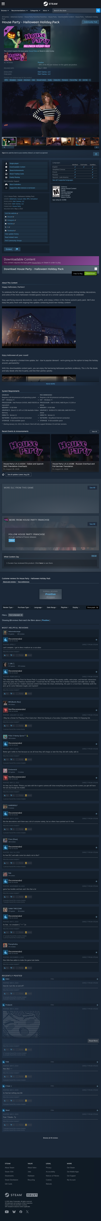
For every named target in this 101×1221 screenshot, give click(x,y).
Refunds (49, 1184)
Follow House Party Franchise (27, 534)
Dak (9, 873)
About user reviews (9, 582)
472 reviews (21, 666)
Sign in (4, 153)
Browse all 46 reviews (50, 1138)
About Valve (32, 1168)
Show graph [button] (91, 607)
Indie (33, 80)
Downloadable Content (66, 17)
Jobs (29, 1172)
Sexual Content (41, 80)
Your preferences (23, 582)
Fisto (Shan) (13, 839)
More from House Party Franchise (29, 520)
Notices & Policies (52, 1176)
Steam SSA (9, 1172)
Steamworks (9, 1176)
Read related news (11, 237)
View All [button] (94, 431)
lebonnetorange (14, 631)
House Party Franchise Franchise (36, 17)
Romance (65, 80)
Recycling (31, 1180)
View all (94, 556)
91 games (11, 634)
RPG (6, 80)
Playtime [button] (64, 607)
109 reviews (12, 738)
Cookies (49, 1180)
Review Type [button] (7, 607)
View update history (12, 234)
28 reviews (21, 911)
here (41, 563)
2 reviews (21, 772)
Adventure (27, 80)
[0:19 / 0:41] (50, 109)
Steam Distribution (11, 1180)
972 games (11, 666)
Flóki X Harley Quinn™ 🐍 (18, 736)
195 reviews (21, 634)
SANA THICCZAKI (15, 909)
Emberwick (12, 769)
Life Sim (85, 80)
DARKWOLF (12, 805)
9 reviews (11, 808)
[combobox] (74, 10)
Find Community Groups (13, 240)
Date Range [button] (51, 607)
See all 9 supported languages (62, 180)
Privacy (48, 1168)
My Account (71, 1180)
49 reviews (11, 704)
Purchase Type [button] (23, 607)
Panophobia (13, 944)
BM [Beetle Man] (14, 702)
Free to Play (73, 80)
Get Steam (71, 1168)
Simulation (13, 80)
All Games (5, 17)
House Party (52, 17)
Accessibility (50, 1172)
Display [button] (75, 607)
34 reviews (11, 875)
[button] (5, 10)
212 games (11, 772)
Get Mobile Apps (73, 1172)
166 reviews (12, 842)
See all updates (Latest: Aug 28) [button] (18, 474)
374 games (11, 911)
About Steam (9, 1168)
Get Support (71, 1176)
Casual (20, 80)
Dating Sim (57, 80)
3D (80, 80)
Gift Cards (8, 1184)
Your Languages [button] (14, 615)
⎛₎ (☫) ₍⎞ (11, 663)
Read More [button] (93, 1041)
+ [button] (89, 80)
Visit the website (11, 213)
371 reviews (12, 946)
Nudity (50, 80)
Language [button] (38, 607)
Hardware (31, 1176)
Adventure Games (17, 17)
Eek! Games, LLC (44, 72)
